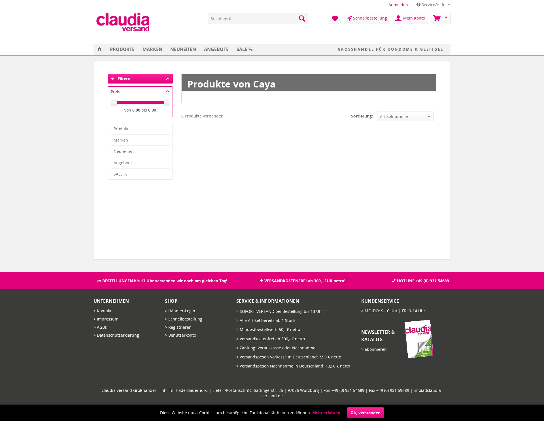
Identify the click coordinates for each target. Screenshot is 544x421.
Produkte (122, 128)
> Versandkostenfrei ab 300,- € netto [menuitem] (270, 338)
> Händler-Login (180, 310)
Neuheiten (124, 151)
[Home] (100, 49)
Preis (115, 91)
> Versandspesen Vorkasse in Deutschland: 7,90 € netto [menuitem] (288, 357)
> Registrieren (178, 327)
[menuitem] (398, 4)
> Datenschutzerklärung (116, 335)
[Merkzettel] (335, 18)
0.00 (136, 110)
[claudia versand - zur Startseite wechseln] (122, 22)
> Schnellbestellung (183, 319)
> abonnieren (374, 349)
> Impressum (106, 319)
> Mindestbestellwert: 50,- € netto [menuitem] (268, 329)
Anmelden (398, 4)
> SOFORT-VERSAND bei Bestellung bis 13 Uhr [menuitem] (281, 311)
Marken (121, 140)
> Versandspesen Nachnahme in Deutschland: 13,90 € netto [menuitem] (293, 366)
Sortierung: (362, 116)
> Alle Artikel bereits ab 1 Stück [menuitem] (265, 320)
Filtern (123, 78)
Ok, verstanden (365, 412)
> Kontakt (102, 310)
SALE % (120, 174)
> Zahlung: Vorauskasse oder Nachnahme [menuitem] (275, 348)
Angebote (123, 162)
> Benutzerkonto (180, 335)
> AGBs (100, 327)
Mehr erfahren (326, 412)
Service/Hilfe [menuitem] (433, 4)
